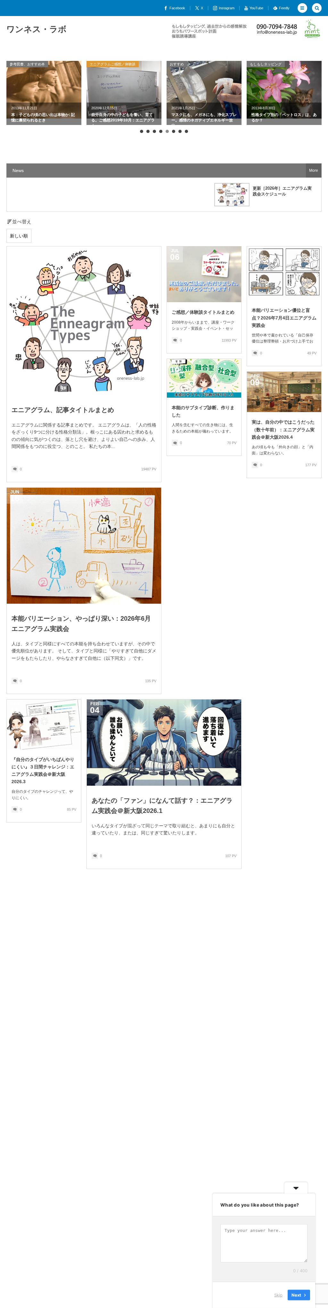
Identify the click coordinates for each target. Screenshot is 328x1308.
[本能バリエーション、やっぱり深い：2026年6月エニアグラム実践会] (84, 546)
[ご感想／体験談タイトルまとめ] (204, 274)
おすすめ (100, 64)
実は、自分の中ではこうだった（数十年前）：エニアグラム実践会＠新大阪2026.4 (283, 429)
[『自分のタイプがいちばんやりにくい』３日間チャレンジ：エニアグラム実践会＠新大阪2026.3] (44, 724)
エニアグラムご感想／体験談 (36, 64)
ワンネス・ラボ (36, 29)
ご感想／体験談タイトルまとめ (203, 312)
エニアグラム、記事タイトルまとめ (63, 409)
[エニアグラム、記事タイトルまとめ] (84, 320)
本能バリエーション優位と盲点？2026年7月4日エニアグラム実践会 (284, 317)
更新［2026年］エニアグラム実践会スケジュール (282, 191)
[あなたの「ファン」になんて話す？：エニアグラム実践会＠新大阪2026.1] (164, 743)
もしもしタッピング (189, 64)
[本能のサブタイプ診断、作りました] (204, 378)
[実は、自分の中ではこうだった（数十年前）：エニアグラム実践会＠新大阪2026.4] (284, 392)
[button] (302, 8)
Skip (278, 1294)
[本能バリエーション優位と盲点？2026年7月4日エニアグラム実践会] (284, 273)
